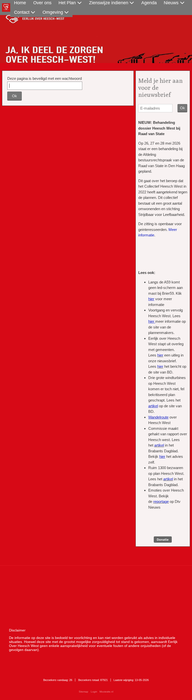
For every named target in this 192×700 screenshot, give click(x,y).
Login (94, 691)
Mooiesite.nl (106, 691)
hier (160, 355)
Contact (22, 12)
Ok (14, 96)
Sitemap (83, 691)
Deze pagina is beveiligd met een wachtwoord (44, 78)
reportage (161, 501)
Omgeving (52, 12)
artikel (159, 445)
